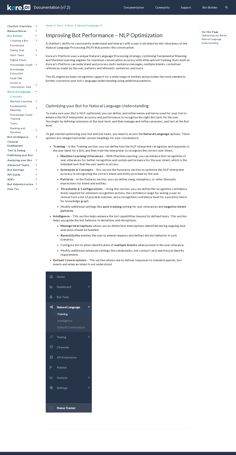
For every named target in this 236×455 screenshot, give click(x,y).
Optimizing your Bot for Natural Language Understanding (214, 39)
